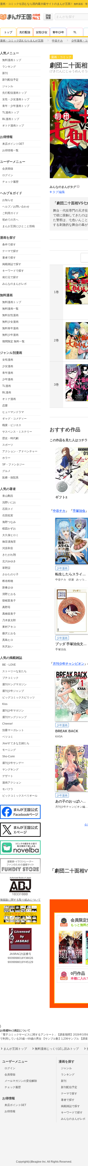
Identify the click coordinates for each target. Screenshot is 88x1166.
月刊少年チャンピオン (68, 663)
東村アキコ (9, 626)
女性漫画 (7, 359)
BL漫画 (6, 392)
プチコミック (10, 677)
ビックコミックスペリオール (19, 795)
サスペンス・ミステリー (17, 431)
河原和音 (7, 548)
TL (74, 32)
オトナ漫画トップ (13, 125)
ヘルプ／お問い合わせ (15, 206)
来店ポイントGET (13, 143)
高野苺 (6, 607)
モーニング (9, 749)
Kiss (4, 704)
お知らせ (7, 200)
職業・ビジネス (11, 425)
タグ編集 (58, 192)
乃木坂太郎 (9, 620)
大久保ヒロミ (10, 535)
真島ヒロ (7, 639)
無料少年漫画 (10, 334)
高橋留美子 (9, 613)
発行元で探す (10, 277)
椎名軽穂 (7, 581)
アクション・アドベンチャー (19, 451)
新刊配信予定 (10, 79)
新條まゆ (7, 587)
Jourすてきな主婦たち (15, 743)
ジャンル (7, 86)
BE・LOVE (9, 664)
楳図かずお (9, 528)
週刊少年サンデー (13, 763)
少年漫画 (7, 379)
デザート (7, 776)
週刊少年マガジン (13, 710)
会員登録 (7, 168)
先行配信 (24, 32)
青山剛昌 (7, 495)
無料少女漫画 (10, 321)
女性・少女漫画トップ (15, 99)
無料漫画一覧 (10, 308)
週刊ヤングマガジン (14, 684)
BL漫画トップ (10, 119)
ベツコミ (7, 736)
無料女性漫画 (10, 315)
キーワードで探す (13, 270)
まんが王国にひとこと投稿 (18, 226)
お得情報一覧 (10, 150)
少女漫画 (7, 366)
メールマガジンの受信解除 (21, 1080)
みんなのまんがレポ (14, 283)
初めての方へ (10, 219)
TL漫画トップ (10, 112)
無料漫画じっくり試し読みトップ (57, 1048)
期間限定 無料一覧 (13, 341)
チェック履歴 (10, 181)
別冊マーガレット (13, 730)
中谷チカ (59, 511)
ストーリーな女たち (14, 671)
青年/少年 (58, 32)
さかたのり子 (10, 574)
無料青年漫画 (10, 328)
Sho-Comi (8, 756)
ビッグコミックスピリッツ (18, 697)
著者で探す (9, 257)
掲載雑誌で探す (11, 264)
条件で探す (9, 244)
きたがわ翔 (9, 554)
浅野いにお (9, 502)
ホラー (6, 457)
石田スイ (7, 509)
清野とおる (9, 594)
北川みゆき (9, 561)
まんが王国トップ (15, 1048)
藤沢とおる (9, 633)
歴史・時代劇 (10, 438)
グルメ (6, 471)
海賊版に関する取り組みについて (20, 899)
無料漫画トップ (11, 60)
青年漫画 (7, 372)
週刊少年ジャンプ (13, 691)
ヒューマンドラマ (13, 412)
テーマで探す (10, 251)
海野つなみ (9, 522)
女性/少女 (41, 32)
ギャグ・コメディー (14, 418)
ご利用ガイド (10, 213)
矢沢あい (7, 646)
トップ (8, 32)
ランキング (9, 66)
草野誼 (6, 567)
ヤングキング (10, 769)
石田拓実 (7, 515)
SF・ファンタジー (13, 464)
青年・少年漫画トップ (15, 105)
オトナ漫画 (9, 399)
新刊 (5, 73)
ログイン (7, 175)
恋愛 (5, 405)
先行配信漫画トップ (14, 92)
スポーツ (7, 444)
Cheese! (7, 723)
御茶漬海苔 (9, 541)
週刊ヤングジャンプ (14, 717)
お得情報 (10, 1111)
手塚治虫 (79, 511)
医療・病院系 (10, 477)
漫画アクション (11, 782)
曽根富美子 (9, 600)
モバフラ (7, 789)
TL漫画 (6, 385)
